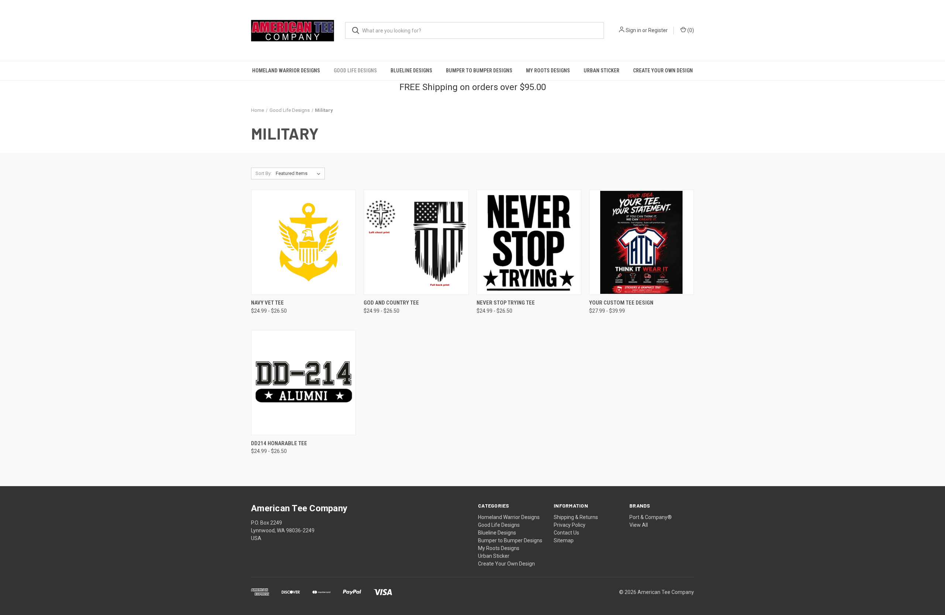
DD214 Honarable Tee (279, 443)
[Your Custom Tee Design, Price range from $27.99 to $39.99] (642, 242)
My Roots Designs (548, 70)
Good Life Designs (355, 70)
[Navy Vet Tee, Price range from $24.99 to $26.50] (303, 242)
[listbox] (299, 173)
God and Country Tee (391, 302)
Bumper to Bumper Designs (479, 70)
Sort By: (263, 173)
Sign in (633, 30)
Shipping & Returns (576, 517)
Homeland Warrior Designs (286, 70)
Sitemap (564, 540)
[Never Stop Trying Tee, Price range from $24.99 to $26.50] (529, 242)
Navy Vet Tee (267, 302)
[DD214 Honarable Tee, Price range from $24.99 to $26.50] (303, 382)
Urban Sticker (601, 70)
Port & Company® (650, 517)
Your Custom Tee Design (621, 302)
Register (658, 30)
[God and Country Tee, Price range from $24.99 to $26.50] (416, 242)
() (690, 30)
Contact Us (566, 533)
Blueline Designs (411, 70)
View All (638, 525)
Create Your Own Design (663, 70)
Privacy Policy (569, 525)
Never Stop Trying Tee (506, 302)
